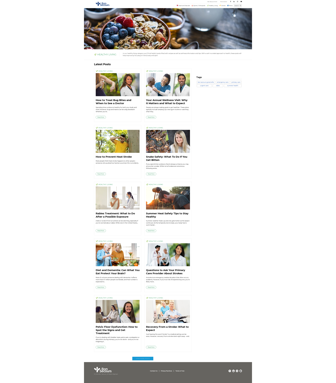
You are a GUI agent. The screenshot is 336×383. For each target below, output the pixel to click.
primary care (236, 82)
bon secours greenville (206, 82)
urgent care (204, 85)
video (218, 85)
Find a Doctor (223, 1)
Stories (223, 5)
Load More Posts (143, 358)
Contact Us (154, 371)
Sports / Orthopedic (199, 5)
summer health (232, 85)
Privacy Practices (166, 371)
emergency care (222, 82)
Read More (100, 117)
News (230, 5)
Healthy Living (213, 5)
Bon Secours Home (212, 1)
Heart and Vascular (184, 5)
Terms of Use (179, 371)
